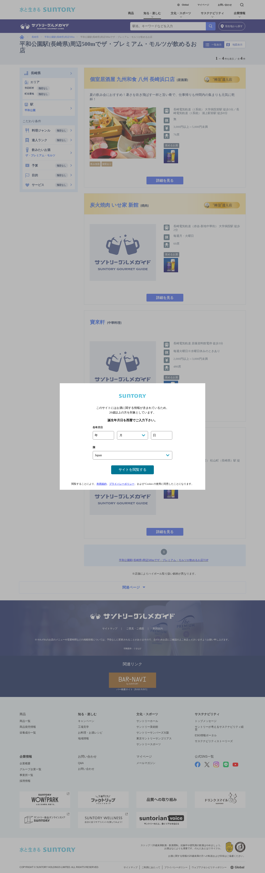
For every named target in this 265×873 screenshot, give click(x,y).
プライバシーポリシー (121, 483)
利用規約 (102, 483)
